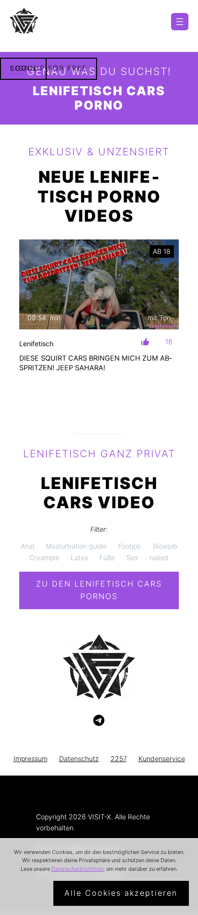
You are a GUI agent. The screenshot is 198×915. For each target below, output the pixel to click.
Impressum (30, 758)
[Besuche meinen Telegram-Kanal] (98, 721)
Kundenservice (161, 758)
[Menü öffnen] (180, 21)
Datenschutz (79, 758)
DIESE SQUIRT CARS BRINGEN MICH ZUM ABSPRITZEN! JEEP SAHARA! (95, 363)
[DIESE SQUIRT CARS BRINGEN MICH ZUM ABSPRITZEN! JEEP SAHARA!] (99, 284)
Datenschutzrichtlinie (77, 868)
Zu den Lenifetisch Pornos (99, 590)
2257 (119, 758)
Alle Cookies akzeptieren (120, 893)
